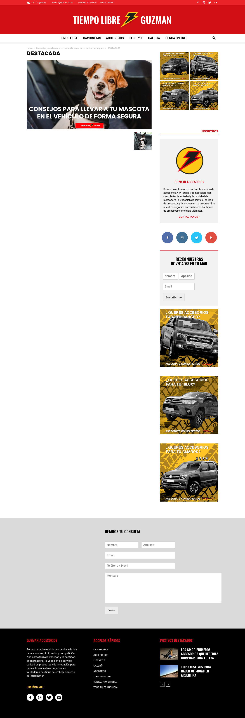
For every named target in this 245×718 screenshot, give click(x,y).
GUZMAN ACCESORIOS (189, 182)
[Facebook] (198, 2)
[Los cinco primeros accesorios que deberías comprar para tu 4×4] (169, 654)
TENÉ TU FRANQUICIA (105, 687)
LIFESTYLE (136, 38)
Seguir (182, 233)
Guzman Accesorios (87, 2)
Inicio (30, 48)
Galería (154, 38)
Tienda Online (106, 2)
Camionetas (92, 38)
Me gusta (167, 233)
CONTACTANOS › (189, 216)
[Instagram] (203, 2)
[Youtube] (215, 2)
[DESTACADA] (89, 128)
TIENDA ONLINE (175, 38)
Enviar (111, 610)
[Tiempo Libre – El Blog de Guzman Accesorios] (122, 19)
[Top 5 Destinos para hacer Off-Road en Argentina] (169, 671)
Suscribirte (211, 233)
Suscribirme (174, 297)
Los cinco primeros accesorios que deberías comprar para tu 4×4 (199, 653)
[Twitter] (209, 2)
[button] (214, 38)
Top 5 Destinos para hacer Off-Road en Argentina (196, 671)
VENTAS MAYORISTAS (105, 682)
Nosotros (99, 671)
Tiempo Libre (68, 38)
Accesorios (115, 38)
